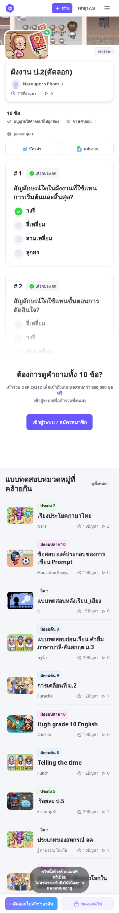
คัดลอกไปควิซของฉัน (33, 904)
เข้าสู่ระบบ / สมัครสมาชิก (59, 422)
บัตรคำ (35, 149)
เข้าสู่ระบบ (86, 8)
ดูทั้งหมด (99, 483)
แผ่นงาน (91, 149)
